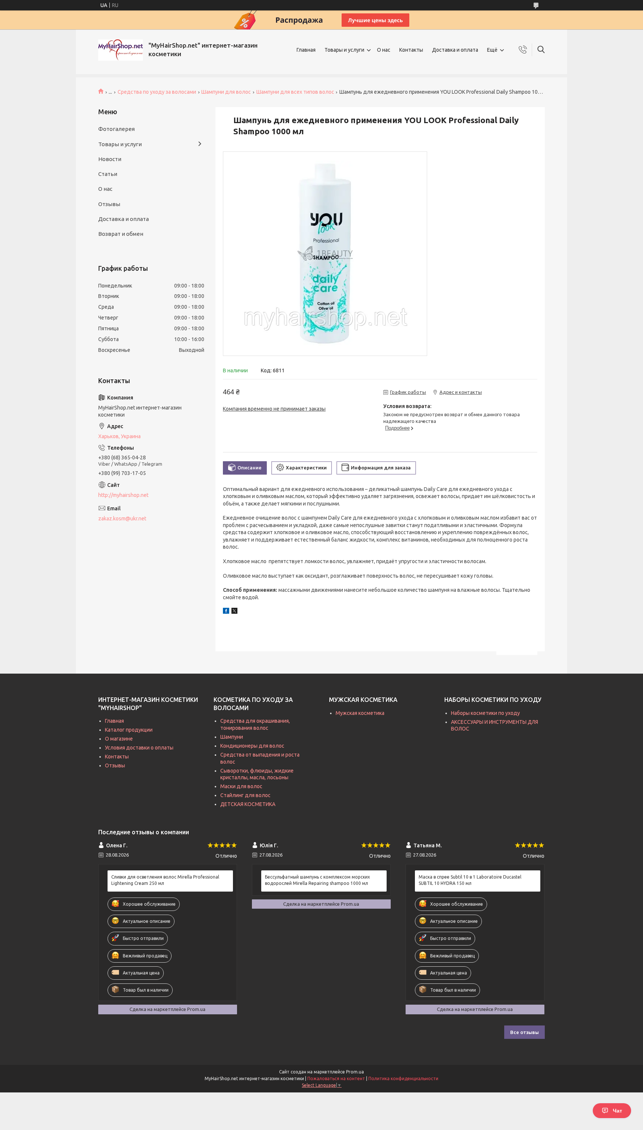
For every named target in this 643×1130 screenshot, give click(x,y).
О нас (383, 50)
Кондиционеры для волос (252, 746)
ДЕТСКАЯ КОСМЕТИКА (247, 804)
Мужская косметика (360, 713)
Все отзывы (524, 1032)
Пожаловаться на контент (336, 1078)
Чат (617, 1111)
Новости (109, 159)
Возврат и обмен (120, 234)
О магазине (119, 739)
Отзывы (109, 204)
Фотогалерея (116, 129)
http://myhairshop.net (123, 495)
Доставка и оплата (455, 50)
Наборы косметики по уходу (485, 713)
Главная (306, 50)
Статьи (107, 174)
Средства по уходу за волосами (157, 92)
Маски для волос (241, 786)
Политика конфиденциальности (403, 1078)
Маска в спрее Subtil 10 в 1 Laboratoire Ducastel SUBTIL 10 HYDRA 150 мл (470, 879)
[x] (234, 612)
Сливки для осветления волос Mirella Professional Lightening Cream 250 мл (165, 879)
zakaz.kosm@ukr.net (122, 518)
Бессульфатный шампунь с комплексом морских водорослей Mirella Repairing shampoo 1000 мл (317, 879)
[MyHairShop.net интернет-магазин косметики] (120, 50)
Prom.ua (355, 1071)
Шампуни (231, 737)
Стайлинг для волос (245, 795)
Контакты (411, 50)
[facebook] (226, 612)
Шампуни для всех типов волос (295, 92)
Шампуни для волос (226, 92)
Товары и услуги (344, 50)
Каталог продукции (129, 730)
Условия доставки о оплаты (139, 748)
